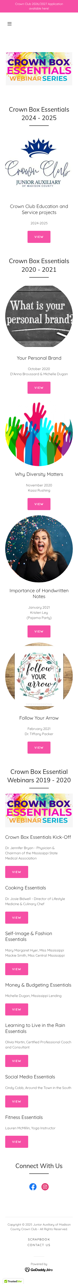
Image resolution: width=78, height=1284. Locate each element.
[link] (33, 1187)
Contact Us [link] (39, 1245)
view (16, 918)
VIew (39, 237)
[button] (9, 23)
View (39, 631)
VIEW (39, 388)
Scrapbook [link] (39, 1239)
